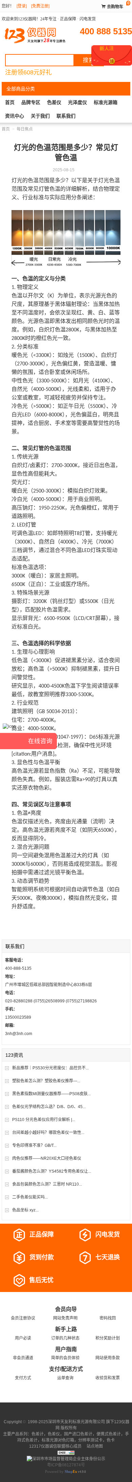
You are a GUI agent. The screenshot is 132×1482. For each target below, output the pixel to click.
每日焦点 (25, 129)
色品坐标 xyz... (25, 1210)
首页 (10, 102)
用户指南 (66, 1349)
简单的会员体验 (65, 1358)
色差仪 (54, 102)
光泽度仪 (77, 102)
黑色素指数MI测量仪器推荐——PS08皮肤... (51, 1093)
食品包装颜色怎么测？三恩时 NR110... (47, 1184)
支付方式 (23, 1378)
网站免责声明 (65, 1318)
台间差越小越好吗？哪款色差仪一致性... (48, 1132)
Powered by (61, 1471)
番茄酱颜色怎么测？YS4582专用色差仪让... (51, 1171)
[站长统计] (66, 1452)
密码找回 (108, 1318)
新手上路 (66, 1329)
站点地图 (94, 1446)
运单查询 (65, 1378)
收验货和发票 (107, 1378)
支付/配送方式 (66, 1369)
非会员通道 (23, 1358)
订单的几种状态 (65, 1338)
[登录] (22, 6)
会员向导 (66, 1309)
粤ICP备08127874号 (66, 1465)
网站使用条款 (107, 1358)
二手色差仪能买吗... (30, 1197)
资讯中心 (14, 116)
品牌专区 (30, 102)
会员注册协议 (23, 1318)
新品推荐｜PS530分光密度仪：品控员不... (50, 1068)
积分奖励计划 (107, 1338)
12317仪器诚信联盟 (47, 1446)
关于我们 (40, 116)
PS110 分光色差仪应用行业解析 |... (43, 1119)
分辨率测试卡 (90, 1440)
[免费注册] (40, 6)
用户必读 (23, 1338)
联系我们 (66, 116)
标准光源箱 (105, 102)
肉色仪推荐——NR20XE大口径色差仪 (46, 1158)
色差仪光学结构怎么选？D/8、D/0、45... (49, 1106)
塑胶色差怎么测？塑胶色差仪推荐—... (46, 1081)
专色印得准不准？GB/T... (34, 1145)
